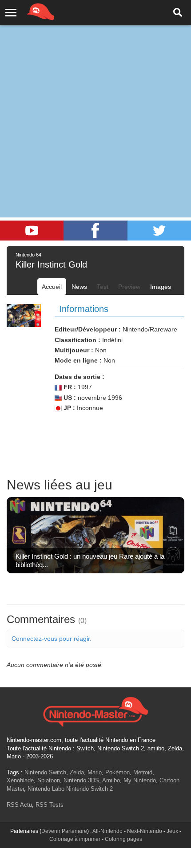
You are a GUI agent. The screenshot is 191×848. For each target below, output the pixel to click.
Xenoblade (20, 780)
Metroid (142, 772)
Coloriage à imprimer (74, 839)
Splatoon (48, 780)
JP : (68, 407)
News (79, 286)
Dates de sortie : (79, 376)
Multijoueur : (74, 350)
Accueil (52, 286)
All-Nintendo (107, 831)
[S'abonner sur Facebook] (95, 231)
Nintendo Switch (45, 772)
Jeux (172, 831)
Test (102, 286)
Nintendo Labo (46, 788)
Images (160, 286)
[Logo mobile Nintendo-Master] (28, 11)
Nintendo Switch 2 (89, 788)
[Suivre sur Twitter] (159, 231)
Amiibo (111, 780)
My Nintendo (139, 780)
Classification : (77, 339)
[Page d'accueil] (95, 711)
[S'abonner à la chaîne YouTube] (32, 231)
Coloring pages (123, 839)
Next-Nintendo (144, 831)
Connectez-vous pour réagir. (52, 638)
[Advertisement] (95, 99)
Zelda (77, 772)
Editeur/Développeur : (88, 329)
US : (69, 397)
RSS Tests (50, 804)
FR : (69, 386)
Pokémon (117, 772)
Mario (95, 772)
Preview (129, 286)
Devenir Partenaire (64, 831)
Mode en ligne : (78, 360)
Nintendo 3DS (81, 780)
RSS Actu (19, 804)
